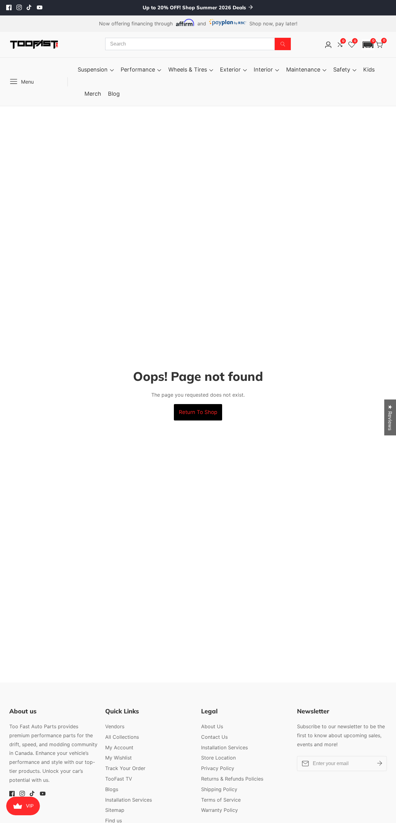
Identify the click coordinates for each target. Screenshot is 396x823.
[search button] (283, 44)
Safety (341, 69)
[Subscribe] (379, 763)
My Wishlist (118, 758)
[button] (368, 44)
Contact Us (214, 737)
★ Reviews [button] (390, 417)
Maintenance (303, 69)
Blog (114, 93)
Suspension (93, 69)
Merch (92, 93)
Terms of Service (221, 800)
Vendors (114, 726)
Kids (369, 69)
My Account (119, 747)
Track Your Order (125, 768)
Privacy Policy (217, 768)
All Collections (122, 737)
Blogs (111, 789)
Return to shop (198, 412)
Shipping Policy (219, 789)
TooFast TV (118, 779)
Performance (138, 69)
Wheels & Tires (187, 69)
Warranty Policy (219, 810)
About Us (212, 726)
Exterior (230, 69)
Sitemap (114, 810)
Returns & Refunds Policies (232, 779)
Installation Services (128, 800)
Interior (263, 69)
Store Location (218, 758)
